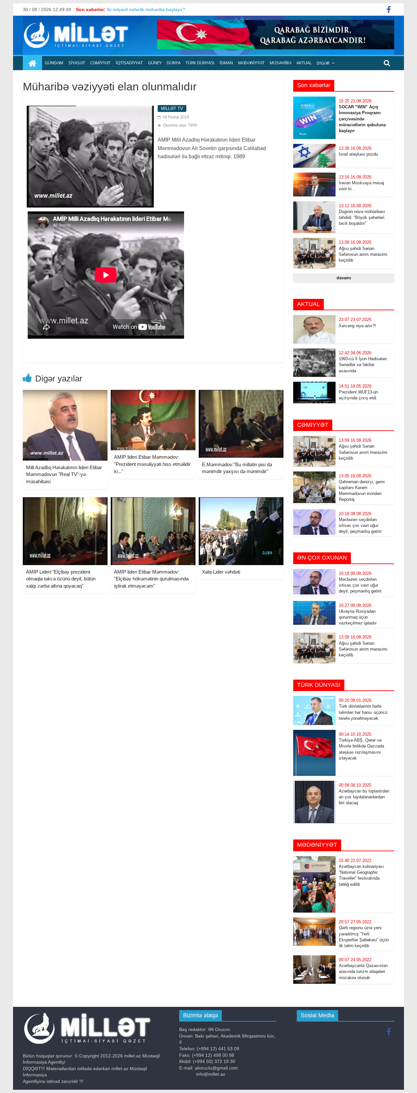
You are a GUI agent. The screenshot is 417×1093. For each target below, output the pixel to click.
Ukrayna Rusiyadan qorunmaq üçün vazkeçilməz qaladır (358, 617)
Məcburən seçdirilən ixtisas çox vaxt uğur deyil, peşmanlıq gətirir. (360, 525)
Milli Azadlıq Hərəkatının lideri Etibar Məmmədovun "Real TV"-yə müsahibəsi (64, 474)
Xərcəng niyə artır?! (357, 325)
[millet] (32, 63)
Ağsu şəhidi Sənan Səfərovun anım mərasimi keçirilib (363, 254)
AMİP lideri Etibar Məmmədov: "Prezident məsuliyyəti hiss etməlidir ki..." (152, 464)
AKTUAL (303, 63)
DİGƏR (323, 63)
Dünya (173, 63)
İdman (226, 63)
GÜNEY (155, 63)
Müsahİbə (280, 63)
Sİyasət (76, 63)
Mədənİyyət (251, 63)
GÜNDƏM (54, 63)
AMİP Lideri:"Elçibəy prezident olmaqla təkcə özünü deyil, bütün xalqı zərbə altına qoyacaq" (60, 579)
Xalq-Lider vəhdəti (221, 572)
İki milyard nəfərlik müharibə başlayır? (146, 9)
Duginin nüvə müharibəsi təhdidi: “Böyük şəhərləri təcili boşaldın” (362, 217)
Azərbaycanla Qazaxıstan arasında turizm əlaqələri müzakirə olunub (363, 971)
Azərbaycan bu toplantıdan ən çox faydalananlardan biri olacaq (364, 797)
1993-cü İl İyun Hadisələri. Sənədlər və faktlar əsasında (363, 364)
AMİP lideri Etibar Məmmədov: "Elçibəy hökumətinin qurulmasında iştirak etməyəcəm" (151, 579)
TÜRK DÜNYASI (200, 63)
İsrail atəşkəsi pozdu (358, 154)
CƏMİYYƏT (100, 63)
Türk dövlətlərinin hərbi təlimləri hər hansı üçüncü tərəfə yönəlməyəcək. (363, 712)
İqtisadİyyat (129, 63)
